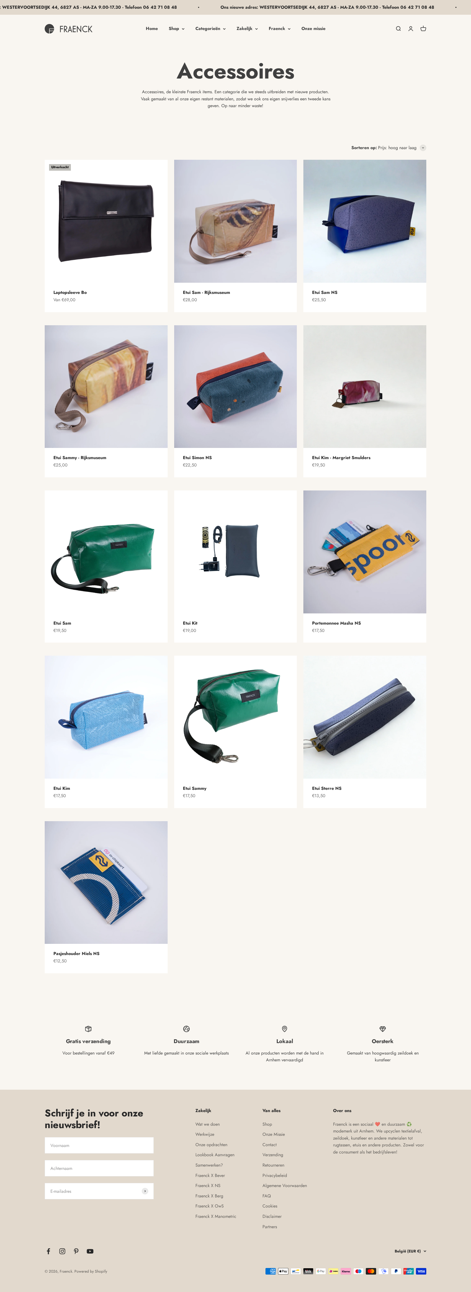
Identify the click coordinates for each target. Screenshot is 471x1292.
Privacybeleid (274, 1175)
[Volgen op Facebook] (48, 1251)
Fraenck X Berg (209, 1196)
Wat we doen (207, 1124)
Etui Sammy (194, 788)
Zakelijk (244, 28)
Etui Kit (190, 623)
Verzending (272, 1155)
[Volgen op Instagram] (62, 1251)
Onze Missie (273, 1134)
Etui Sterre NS (327, 788)
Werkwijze (204, 1134)
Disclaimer (272, 1216)
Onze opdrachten (211, 1145)
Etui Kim (61, 788)
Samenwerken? (209, 1165)
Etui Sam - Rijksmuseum (206, 292)
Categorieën (207, 28)
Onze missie (313, 28)
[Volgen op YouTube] (90, 1251)
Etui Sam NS (324, 292)
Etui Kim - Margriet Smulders (341, 457)
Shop (174, 28)
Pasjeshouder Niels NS (76, 953)
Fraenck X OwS (209, 1206)
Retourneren (273, 1165)
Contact (269, 1145)
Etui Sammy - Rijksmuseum (79, 457)
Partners (269, 1227)
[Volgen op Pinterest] (76, 1251)
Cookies (269, 1206)
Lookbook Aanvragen (214, 1155)
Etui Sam (62, 623)
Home (152, 28)
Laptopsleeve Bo (70, 292)
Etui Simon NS (197, 457)
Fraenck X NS (208, 1185)
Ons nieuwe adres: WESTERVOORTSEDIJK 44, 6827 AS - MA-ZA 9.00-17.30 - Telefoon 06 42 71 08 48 (273, 7)
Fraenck (277, 28)
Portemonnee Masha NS (336, 623)
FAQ (266, 1196)
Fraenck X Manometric (215, 1216)
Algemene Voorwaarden (284, 1185)
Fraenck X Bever (210, 1175)
